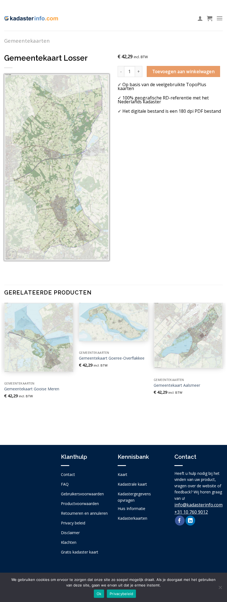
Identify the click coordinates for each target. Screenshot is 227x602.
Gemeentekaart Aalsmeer (177, 385)
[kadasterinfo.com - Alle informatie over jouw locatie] (31, 18)
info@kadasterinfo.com (198, 505)
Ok (99, 593)
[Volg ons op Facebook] (180, 521)
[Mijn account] (200, 18)
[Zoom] (11, 254)
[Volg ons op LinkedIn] (190, 521)
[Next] (222, 369)
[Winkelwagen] (209, 18)
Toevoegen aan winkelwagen (183, 71)
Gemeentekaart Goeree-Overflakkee (112, 358)
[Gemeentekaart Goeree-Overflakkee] (113, 322)
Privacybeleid (121, 593)
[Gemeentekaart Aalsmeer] (188, 335)
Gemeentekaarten (27, 40)
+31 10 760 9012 (191, 512)
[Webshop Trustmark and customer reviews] (28, 489)
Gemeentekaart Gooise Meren (31, 388)
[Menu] (219, 18)
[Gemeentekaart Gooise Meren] (38, 337)
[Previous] (4, 369)
